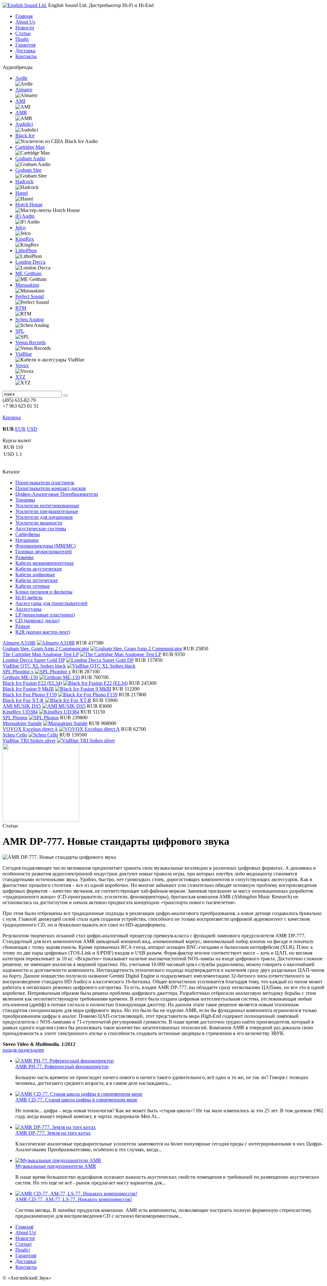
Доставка (25, 50)
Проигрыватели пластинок (44, 482)
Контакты (26, 56)
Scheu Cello (15, 735)
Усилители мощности (38, 523)
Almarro (23, 89)
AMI (20, 101)
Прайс (22, 39)
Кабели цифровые (35, 574)
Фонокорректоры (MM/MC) (45, 545)
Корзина (12, 417)
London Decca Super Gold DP (34, 660)
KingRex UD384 (20, 712)
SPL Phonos (15, 717)
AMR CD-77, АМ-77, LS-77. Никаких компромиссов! (73, 1199)
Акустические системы (40, 528)
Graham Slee (28, 170)
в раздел (23, 1050)
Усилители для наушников (44, 517)
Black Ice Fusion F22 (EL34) (32, 683)
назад (8, 1050)
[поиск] (65, 396)
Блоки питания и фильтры (43, 591)
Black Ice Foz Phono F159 (30, 694)
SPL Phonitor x (18, 671)
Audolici (24, 124)
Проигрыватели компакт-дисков (50, 488)
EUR (20, 429)
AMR (21, 112)
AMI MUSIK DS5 (22, 706)
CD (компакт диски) (37, 620)
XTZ (20, 377)
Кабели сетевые (32, 586)
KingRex (24, 239)
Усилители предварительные (46, 511)
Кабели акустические (38, 568)
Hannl (21, 193)
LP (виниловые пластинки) (45, 614)
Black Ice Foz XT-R (23, 700)
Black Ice (24, 135)
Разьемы (24, 557)
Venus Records (30, 342)
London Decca (30, 262)
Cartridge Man (30, 147)
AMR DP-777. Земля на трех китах (53, 1133)
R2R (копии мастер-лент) (42, 632)
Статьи (23, 33)
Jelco (20, 227)
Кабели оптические (36, 580)
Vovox (22, 365)
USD (32, 429)
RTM (20, 308)
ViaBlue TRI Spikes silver (29, 740)
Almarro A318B (19, 643)
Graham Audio (30, 158)
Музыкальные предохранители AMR (55, 1166)
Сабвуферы (27, 534)
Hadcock (24, 181)
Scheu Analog (29, 319)
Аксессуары (28, 609)
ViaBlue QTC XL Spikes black (34, 666)
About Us (25, 22)
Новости (24, 27)
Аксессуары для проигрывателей (51, 603)
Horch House (28, 204)
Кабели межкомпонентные (44, 563)
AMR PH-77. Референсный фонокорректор (62, 1066)
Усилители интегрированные (47, 505)
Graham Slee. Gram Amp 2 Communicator (46, 648)
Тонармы (25, 500)
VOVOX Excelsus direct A (30, 729)
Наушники (27, 540)
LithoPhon (26, 250)
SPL (19, 331)
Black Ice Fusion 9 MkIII (28, 689)
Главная (24, 16)
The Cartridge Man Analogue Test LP (41, 654)
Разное (22, 626)
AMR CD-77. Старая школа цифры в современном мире (76, 1099)
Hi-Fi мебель (28, 597)
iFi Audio (24, 216)
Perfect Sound (29, 296)
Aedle (21, 78)
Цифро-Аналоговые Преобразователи (56, 494)
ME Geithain (28, 273)
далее (38, 1050)
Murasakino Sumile (22, 723)
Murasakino (27, 285)
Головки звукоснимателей (43, 551)
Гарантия (25, 45)
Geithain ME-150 (20, 677)
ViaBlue (23, 354)
